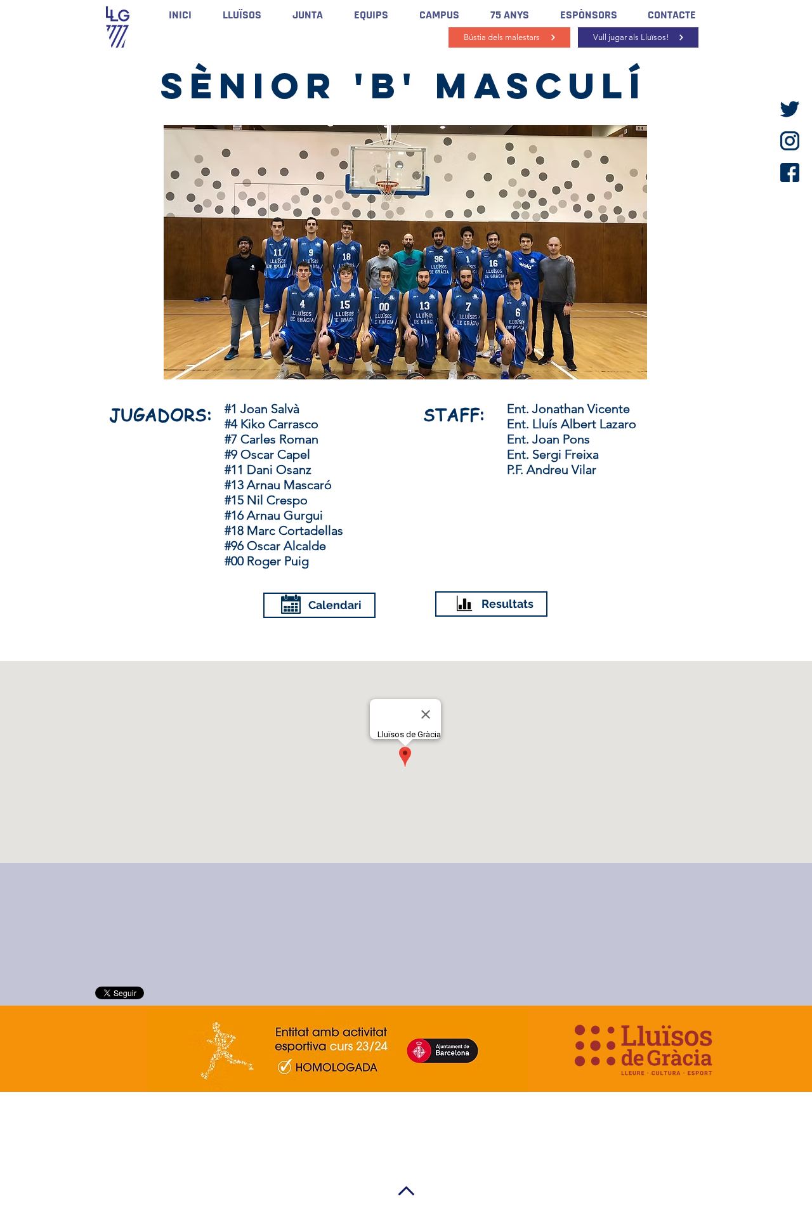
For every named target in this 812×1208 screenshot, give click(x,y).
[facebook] (789, 172)
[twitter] (789, 109)
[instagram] (789, 140)
